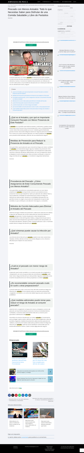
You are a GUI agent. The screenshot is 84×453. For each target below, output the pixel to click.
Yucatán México (62, 16)
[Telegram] (26, 395)
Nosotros (15, 446)
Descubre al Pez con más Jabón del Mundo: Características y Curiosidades (19, 399)
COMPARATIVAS (46, 2)
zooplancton (65, 24)
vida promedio (67, 16)
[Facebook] (9, 395)
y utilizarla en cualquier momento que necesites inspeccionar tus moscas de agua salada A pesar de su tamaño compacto (67, 36)
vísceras (66, 13)
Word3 (59, 16)
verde (71, 16)
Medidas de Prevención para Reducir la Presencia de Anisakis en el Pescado (31, 95)
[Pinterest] (16, 395)
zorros (66, 26)
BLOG (75, 2)
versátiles (65, 11)
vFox (69, 13)
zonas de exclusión (72, 14)
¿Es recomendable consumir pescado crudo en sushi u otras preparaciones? (31, 106)
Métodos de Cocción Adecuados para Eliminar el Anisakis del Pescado (29, 101)
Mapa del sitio (49, 446)
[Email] (29, 395)
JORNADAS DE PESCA (18, 2)
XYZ (63, 22)
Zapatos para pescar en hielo (67, 10)
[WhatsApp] (19, 395)
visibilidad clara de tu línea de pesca (64, 8)
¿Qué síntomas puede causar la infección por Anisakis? (26, 103)
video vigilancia (72, 13)
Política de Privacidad (49, 449)
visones (67, 29)
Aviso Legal (49, 448)
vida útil (63, 33)
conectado (24, 437)
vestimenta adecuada (70, 24)
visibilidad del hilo (67, 37)
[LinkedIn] (22, 395)
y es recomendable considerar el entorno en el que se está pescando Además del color (66, 18)
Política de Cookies (49, 450)
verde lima (74, 10)
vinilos (61, 22)
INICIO (39, 2)
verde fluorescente (61, 11)
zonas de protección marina (64, 14)
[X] (12, 395)
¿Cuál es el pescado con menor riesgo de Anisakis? (25, 105)
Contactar (15, 448)
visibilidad (60, 24)
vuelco (59, 14)
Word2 (69, 29)
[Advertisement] (31, 27)
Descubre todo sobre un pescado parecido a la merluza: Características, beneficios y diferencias (43, 400)
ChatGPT (31, 44)
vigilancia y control (64, 31)
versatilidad (69, 11)
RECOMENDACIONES (66, 2)
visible (59, 22)
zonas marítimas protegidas (69, 22)
